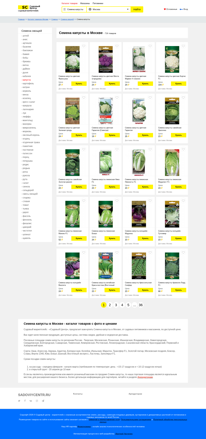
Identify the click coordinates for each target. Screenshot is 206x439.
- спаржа (25, 197)
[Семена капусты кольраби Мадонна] (139, 214)
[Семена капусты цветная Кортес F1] (172, 59)
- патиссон (26, 153)
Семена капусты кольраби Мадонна (136, 232)
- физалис (26, 223)
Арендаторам (135, 394)
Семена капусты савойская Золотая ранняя (70, 180)
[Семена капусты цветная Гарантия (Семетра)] (105, 110)
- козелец (26, 98)
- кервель (26, 91)
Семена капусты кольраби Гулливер (169, 232)
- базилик (26, 47)
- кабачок (26, 76)
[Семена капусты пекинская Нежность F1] (139, 162)
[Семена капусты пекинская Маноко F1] (72, 214)
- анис (24, 39)
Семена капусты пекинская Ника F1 (105, 180)
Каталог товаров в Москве (38, 19)
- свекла (25, 186)
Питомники (98, 3)
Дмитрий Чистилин (124, 434)
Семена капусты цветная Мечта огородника (105, 77)
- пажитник (27, 146)
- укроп (25, 212)
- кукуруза (26, 105)
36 (141, 305)
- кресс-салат (28, 102)
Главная (21, 19)
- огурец (25, 138)
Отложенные (171, 9)
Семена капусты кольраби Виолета (70, 284)
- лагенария (27, 109)
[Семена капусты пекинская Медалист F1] (172, 162)
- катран (25, 87)
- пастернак (27, 150)
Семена (54, 19)
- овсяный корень (30, 135)
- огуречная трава (30, 142)
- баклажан (27, 50)
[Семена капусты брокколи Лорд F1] (172, 265)
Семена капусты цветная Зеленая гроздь (69, 129)
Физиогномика (84, 426)
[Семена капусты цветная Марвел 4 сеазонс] (139, 59)
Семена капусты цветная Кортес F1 (172, 77)
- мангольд (27, 120)
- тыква (25, 208)
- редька (25, 168)
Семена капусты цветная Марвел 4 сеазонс (135, 77)
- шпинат (26, 234)
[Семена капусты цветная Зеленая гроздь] (72, 110)
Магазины (85, 3)
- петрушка (27, 161)
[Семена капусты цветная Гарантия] (139, 110)
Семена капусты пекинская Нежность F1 (136, 180)
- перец (25, 157)
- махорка (26, 124)
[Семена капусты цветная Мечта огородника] (105, 59)
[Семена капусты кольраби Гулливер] (172, 214)
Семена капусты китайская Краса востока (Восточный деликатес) (103, 284)
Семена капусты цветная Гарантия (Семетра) (102, 129)
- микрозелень (28, 128)
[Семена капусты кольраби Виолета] (72, 265)
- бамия (25, 54)
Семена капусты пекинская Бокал (103, 232)
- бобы (24, 58)
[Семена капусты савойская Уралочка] (172, 110)
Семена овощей (67, 19)
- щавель (26, 238)
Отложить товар (83, 46)
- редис (25, 164)
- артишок (26, 43)
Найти (137, 9)
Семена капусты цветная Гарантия (135, 129)
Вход (185, 9)
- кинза (24, 94)
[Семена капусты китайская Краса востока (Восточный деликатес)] (105, 265)
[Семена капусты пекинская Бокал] (105, 214)
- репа (24, 172)
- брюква (25, 61)
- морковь (26, 131)
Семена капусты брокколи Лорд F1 (171, 284)
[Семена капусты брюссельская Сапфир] (139, 265)
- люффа (26, 116)
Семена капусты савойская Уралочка (169, 129)
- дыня (24, 72)
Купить (79, 84)
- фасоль (26, 216)
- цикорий (26, 227)
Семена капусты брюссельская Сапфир (138, 284)
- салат (25, 183)
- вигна (25, 65)
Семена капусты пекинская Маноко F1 (70, 232)
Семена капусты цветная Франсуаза (69, 77)
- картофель (27, 83)
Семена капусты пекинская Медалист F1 (169, 180)
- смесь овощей (29, 194)
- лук (23, 113)
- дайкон (25, 69)
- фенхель (26, 220)
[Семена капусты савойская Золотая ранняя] (72, 162)
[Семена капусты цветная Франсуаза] (72, 59)
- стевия (25, 201)
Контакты (78, 394)
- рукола (25, 175)
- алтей (25, 36)
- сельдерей (27, 190)
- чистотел (26, 230)
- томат (25, 205)
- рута (24, 179)
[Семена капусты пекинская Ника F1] (105, 162)
